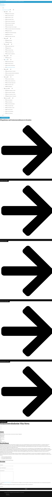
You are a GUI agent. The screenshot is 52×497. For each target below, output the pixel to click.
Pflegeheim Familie (9, 30)
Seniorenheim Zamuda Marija (10, 65)
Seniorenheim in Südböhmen (10, 53)
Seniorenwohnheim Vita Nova (10, 67)
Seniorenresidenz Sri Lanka (10, 107)
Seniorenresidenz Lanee (9, 84)
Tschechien (6, 44)
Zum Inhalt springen (3, 0)
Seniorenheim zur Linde (9, 17)
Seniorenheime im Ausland (6, 9)
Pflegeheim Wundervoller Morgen (11, 32)
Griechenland (7, 88)
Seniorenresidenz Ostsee (10, 19)
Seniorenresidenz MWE (9, 25)
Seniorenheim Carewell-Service (10, 80)
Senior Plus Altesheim (9, 113)
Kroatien (6, 59)
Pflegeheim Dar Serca (9, 34)
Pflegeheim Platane (9, 40)
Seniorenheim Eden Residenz (10, 103)
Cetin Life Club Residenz (9, 111)
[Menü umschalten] (13, 10)
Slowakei (6, 55)
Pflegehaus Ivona (8, 57)
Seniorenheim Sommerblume (10, 21)
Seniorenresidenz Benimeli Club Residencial (12, 73)
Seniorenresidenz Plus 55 (10, 51)
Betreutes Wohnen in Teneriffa (10, 71)
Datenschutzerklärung (7, 482)
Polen (5, 11)
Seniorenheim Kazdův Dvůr (10, 46)
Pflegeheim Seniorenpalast (10, 13)
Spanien (6, 69)
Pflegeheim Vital (8, 48)
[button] (10, 9)
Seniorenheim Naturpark (10, 15)
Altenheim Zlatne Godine (9, 61)
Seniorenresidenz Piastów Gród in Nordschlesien (13, 28)
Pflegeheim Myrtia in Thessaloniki (11, 96)
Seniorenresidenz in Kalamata (10, 92)
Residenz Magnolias (9, 86)
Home (3, 7)
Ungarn (6, 38)
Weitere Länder (7, 98)
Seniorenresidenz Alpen (9, 105)
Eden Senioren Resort (9, 109)
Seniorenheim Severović (9, 63)
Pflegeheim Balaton (9, 42)
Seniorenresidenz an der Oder (10, 36)
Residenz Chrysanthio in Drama (10, 94)
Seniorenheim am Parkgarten (10, 23)
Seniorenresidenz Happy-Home (10, 82)
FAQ (2, 115)
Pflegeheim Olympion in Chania (10, 90)
